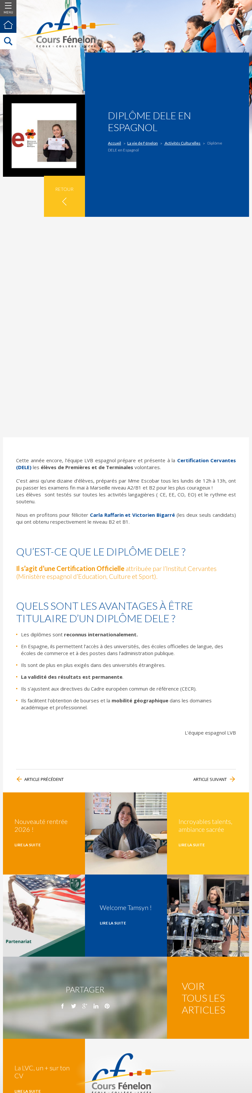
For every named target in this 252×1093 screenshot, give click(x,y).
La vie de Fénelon (142, 143)
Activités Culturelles (182, 143)
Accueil (114, 143)
